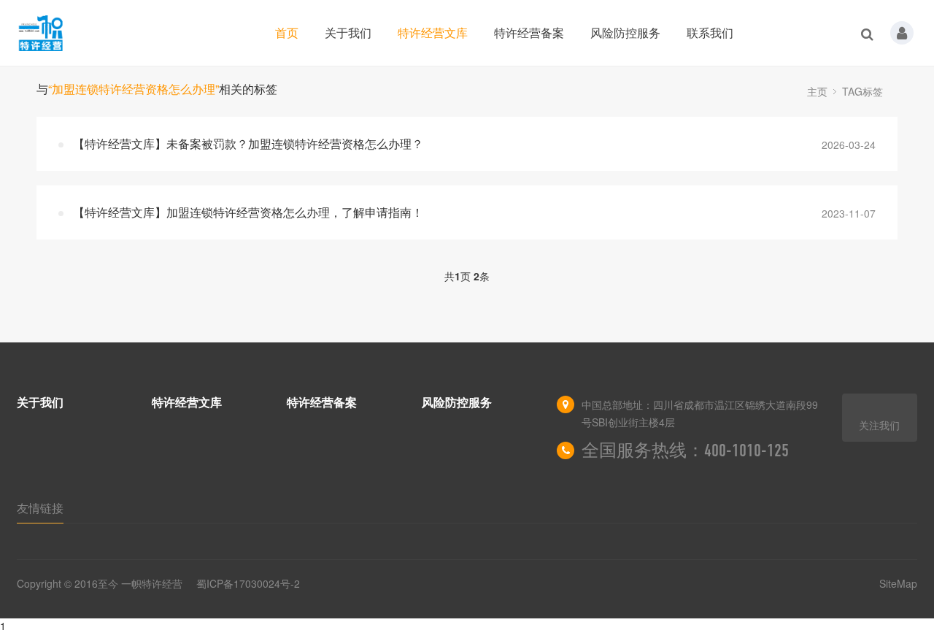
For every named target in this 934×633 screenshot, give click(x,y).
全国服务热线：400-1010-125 (685, 450)
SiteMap (898, 583)
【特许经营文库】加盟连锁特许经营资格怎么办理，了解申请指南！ (248, 212)
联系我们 (710, 32)
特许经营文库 (433, 32)
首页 (286, 32)
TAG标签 (862, 91)
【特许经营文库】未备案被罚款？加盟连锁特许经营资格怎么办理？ (248, 143)
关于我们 (348, 32)
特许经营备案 (529, 32)
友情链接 (40, 507)
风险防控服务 (625, 32)
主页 (817, 91)
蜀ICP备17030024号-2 (248, 583)
